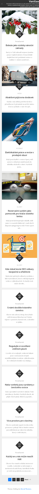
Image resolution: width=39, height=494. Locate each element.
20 (22, 479)
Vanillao (34, 1)
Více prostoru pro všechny (19, 420)
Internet (19, 148)
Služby (19, 207)
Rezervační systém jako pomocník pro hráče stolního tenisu (19, 214)
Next (26, 479)
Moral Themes (26, 489)
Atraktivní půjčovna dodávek (19, 97)
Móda (19, 93)
